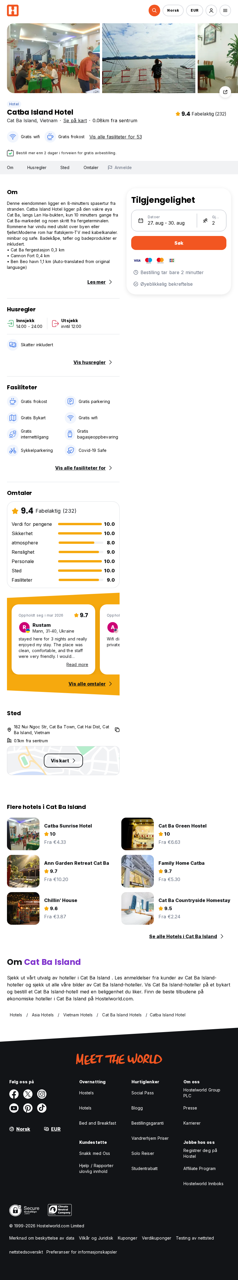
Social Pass (142, 1092)
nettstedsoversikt (26, 1251)
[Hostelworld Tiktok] (41, 1108)
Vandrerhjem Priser (150, 1138)
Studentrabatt (144, 1168)
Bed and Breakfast (97, 1123)
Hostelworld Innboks (203, 1183)
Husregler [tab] (36, 167)
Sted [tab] (64, 167)
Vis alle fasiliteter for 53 (115, 137)
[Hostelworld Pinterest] (28, 1108)
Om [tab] (10, 167)
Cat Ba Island (22, 120)
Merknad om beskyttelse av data (41, 1237)
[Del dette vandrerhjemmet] (225, 92)
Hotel (14, 104)
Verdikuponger (156, 1237)
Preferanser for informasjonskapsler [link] (81, 1251)
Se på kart (75, 120)
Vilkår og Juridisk (96, 1237)
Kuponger (127, 1237)
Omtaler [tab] (91, 167)
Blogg (137, 1107)
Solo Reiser (142, 1153)
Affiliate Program (199, 1168)
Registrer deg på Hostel (200, 1153)
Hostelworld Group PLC (201, 1092)
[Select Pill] (154, 10)
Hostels (86, 1092)
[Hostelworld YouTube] (14, 1108)
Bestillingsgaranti (147, 1123)
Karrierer (192, 1123)
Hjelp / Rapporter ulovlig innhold (96, 1168)
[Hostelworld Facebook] (14, 1094)
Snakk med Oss (94, 1153)
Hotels (85, 1107)
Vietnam (48, 120)
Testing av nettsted (195, 1237)
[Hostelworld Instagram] (41, 1094)
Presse (190, 1107)
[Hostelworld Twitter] (28, 1094)
